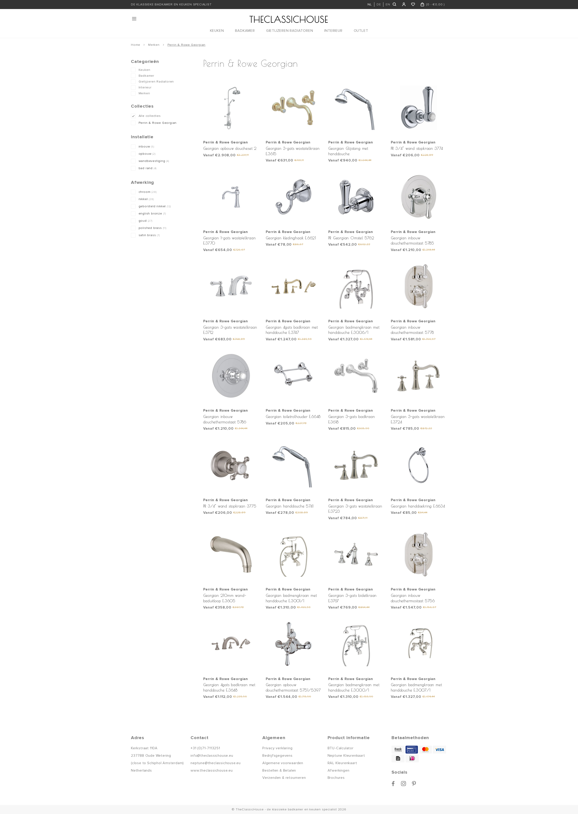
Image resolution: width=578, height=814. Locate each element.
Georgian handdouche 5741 (290, 506)
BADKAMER (245, 30)
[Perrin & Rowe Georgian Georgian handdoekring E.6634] (419, 465)
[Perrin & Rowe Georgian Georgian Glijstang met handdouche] (356, 108)
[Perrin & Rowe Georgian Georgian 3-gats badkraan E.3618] (356, 376)
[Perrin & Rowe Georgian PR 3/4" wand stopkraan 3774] (419, 108)
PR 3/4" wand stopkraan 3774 (417, 148)
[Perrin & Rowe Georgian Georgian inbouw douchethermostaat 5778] (419, 286)
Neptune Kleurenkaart (346, 755)
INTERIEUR (333, 30)
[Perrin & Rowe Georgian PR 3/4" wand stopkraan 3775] (231, 465)
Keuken (144, 70)
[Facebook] (393, 783)
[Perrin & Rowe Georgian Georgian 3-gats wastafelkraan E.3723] (356, 465)
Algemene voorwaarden (282, 763)
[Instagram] (403, 783)
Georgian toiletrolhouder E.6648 (293, 416)
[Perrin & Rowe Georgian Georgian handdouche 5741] (294, 465)
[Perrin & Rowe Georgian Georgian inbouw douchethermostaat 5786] (231, 376)
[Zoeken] (394, 4)
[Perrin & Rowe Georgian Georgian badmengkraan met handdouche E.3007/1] (419, 644)
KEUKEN (217, 30)
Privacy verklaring (277, 748)
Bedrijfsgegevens (277, 755)
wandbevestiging (154, 161)
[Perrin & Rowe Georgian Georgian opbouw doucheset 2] (231, 108)
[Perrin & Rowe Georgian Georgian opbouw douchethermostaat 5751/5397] (294, 644)
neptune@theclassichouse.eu (216, 763)
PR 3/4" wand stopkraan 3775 (230, 506)
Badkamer (146, 76)
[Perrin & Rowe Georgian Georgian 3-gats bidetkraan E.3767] (356, 555)
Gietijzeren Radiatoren (156, 81)
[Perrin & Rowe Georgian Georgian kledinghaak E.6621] (294, 197)
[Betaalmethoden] (398, 750)
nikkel (146, 199)
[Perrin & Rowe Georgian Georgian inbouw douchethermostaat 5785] (419, 197)
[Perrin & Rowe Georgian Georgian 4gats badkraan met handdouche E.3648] (231, 644)
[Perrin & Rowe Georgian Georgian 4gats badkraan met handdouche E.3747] (294, 286)
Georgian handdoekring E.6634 (418, 506)
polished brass (152, 228)
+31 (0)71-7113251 (205, 748)
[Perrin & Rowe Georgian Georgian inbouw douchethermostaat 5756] (419, 555)
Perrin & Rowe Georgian (187, 45)
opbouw (147, 154)
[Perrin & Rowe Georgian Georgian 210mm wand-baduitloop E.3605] (231, 555)
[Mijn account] (404, 4)
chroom (148, 192)
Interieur (145, 87)
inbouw (146, 146)
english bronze (152, 213)
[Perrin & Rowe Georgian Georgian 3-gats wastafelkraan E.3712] (231, 286)
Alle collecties (150, 116)
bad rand (148, 168)
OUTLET (361, 30)
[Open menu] (135, 18)
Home (135, 45)
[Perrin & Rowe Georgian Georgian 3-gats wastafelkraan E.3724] (419, 376)
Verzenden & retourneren (284, 777)
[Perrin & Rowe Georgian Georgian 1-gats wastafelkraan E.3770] (231, 197)
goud (145, 221)
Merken (154, 45)
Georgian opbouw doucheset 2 (230, 148)
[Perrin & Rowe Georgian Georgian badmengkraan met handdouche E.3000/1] (356, 644)
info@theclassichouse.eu (212, 755)
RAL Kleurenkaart (342, 763)
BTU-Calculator (341, 748)
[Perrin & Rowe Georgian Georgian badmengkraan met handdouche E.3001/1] (294, 555)
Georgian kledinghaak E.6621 (291, 238)
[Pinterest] (413, 783)
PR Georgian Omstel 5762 (351, 238)
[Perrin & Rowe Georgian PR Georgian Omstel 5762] (356, 197)
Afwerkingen (339, 770)
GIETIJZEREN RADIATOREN (289, 30)
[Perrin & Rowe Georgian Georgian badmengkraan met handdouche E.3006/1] (356, 286)
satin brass (149, 235)
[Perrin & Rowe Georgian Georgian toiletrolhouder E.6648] (294, 376)
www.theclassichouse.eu (212, 770)
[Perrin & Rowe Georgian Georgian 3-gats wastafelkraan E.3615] (294, 108)
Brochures (336, 777)
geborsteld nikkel (155, 206)
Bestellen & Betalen (279, 770)
